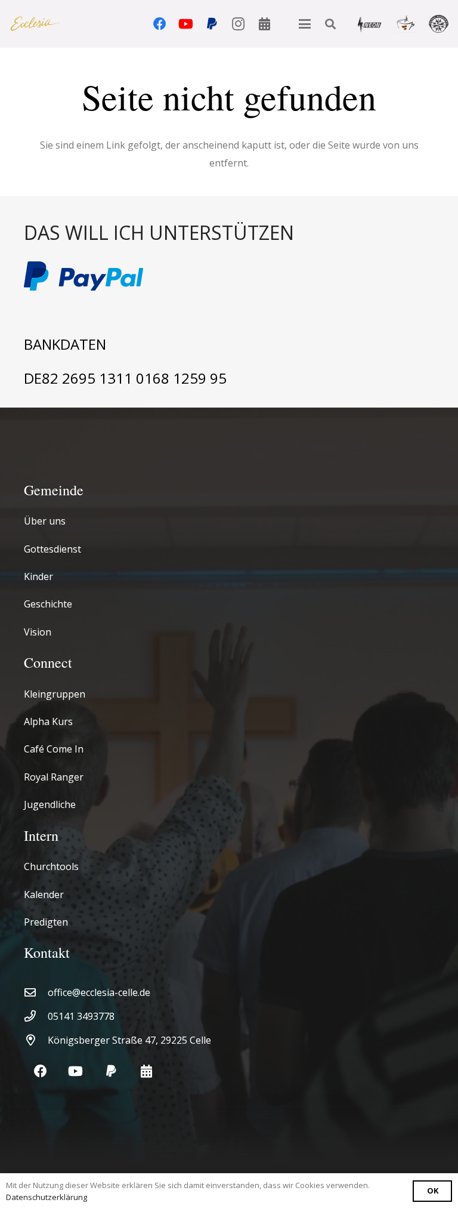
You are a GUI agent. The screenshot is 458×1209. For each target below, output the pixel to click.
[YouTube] (186, 24)
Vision (37, 632)
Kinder (38, 576)
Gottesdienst (52, 549)
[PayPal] (212, 24)
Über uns (45, 521)
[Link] (229, 233)
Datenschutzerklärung (46, 1197)
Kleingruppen (54, 694)
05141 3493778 (81, 1016)
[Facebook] (160, 24)
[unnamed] (438, 24)
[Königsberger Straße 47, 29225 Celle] (36, 1039)
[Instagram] (238, 24)
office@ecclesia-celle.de (99, 992)
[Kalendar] (265, 24)
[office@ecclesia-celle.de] (36, 992)
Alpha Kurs (48, 721)
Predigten (46, 922)
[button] (304, 24)
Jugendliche (50, 804)
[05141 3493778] (36, 1016)
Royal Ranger (53, 777)
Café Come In (53, 748)
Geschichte (48, 603)
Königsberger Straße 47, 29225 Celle (129, 1040)
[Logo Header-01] (35, 24)
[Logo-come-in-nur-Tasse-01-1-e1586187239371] (406, 24)
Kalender (44, 894)
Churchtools (51, 866)
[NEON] (368, 24)
